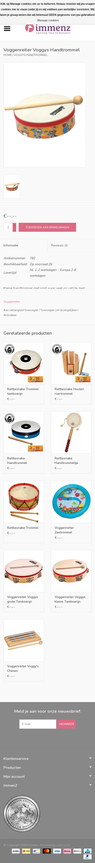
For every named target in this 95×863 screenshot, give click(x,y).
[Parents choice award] (47, 814)
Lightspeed (63, 845)
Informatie (10, 245)
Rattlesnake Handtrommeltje (66, 460)
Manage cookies (48, 20)
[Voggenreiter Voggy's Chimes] (23, 640)
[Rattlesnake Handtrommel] (23, 432)
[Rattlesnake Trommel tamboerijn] (23, 363)
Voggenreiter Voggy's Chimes (23, 668)
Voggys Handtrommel (31, 55)
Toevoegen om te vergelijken (58, 310)
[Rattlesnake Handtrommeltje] (71, 432)
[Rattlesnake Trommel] (23, 501)
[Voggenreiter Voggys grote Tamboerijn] (23, 571)
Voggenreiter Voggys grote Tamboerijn (22, 599)
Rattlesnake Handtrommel (17, 460)
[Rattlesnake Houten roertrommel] (71, 363)
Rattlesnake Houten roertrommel (69, 391)
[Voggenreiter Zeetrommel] (71, 501)
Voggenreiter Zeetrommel (64, 530)
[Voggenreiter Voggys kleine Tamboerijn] (71, 571)
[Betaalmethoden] (15, 851)
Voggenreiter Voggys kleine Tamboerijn (70, 599)
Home (7, 55)
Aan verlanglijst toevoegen (20, 310)
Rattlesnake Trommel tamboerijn (23, 391)
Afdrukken (10, 315)
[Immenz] (54, 28)
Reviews (59, 245)
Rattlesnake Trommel (23, 528)
